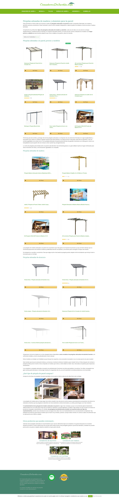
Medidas (41, 11)
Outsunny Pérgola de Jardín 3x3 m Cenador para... (84, 95)
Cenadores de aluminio (47, 440)
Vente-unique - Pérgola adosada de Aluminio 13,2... (37, 311)
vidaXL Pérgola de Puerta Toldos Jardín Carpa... (36, 204)
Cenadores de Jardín (28, 11)
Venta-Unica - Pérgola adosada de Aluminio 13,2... (37, 279)
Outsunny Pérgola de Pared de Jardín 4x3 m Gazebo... (59, 64)
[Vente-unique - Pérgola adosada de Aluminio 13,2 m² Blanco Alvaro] (40, 301)
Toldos (50, 11)
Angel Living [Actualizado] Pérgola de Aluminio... (34, 95)
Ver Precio (35, 70)
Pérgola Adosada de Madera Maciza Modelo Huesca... (76, 204)
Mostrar (37, 36)
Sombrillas (86, 11)
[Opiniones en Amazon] (77, 66)
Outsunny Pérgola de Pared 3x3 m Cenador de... (33, 64)
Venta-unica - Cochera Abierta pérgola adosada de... (37, 342)
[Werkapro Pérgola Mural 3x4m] (34, 116)
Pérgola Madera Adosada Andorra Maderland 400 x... (38, 173)
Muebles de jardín (62, 11)
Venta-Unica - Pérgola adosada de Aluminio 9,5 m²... (58, 95)
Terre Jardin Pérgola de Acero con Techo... (58, 127)
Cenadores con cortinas (59, 456)
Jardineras (75, 11)
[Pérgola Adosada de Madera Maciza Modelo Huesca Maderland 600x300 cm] (78, 194)
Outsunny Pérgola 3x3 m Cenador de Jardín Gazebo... (76, 311)
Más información (97, 496)
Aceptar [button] (90, 496)
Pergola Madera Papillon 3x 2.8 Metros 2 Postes (74, 173)
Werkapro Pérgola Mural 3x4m (32, 126)
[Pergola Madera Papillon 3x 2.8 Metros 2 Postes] (78, 163)
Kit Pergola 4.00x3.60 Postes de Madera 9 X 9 (83, 127)
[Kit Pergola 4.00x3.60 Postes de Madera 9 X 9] (85, 116)
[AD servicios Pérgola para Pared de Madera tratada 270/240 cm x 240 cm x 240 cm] (85, 53)
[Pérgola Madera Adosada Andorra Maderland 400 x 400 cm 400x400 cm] (40, 163)
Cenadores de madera (71, 440)
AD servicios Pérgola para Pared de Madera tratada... (84, 64)
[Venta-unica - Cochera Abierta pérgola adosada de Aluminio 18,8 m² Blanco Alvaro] (40, 332)
